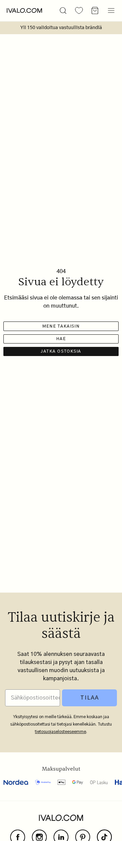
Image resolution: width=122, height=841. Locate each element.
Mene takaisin (61, 326)
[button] (63, 10)
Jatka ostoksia (61, 351)
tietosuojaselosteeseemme (60, 732)
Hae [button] (61, 339)
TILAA (89, 698)
